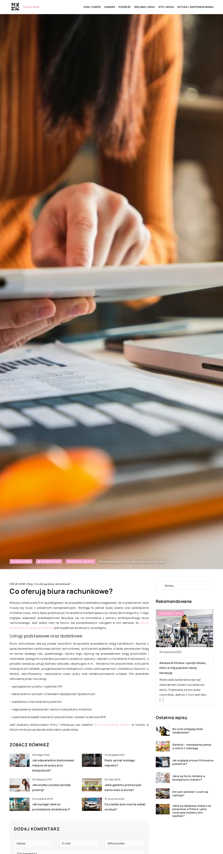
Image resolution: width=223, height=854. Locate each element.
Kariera (110, 7)
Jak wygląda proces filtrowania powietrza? (192, 762)
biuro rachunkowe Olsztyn (112, 725)
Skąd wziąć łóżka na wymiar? (179, 663)
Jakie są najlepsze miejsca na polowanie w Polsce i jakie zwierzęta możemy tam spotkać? (191, 811)
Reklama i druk (144, 7)
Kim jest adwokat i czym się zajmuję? (190, 793)
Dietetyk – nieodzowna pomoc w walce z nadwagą (192, 746)
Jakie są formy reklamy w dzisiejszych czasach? (188, 777)
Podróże (124, 7)
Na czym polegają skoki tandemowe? (187, 730)
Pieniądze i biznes (80, 561)
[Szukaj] (160, 585)
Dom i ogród (92, 7)
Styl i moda (166, 7)
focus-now (22, 561)
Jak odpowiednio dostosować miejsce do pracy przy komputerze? (53, 765)
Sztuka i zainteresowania (195, 7)
